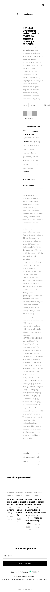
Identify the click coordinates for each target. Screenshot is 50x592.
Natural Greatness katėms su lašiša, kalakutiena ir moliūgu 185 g (40, 510)
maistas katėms (29, 149)
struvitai (26, 164)
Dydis (25, 105)
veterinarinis (28, 168)
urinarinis (34, 164)
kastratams (34, 145)
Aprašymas (29, 179)
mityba (26, 153)
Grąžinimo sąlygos (37, 579)
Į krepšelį (29, 118)
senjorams (35, 160)
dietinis (26, 145)
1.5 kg (32, 142)
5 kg (38, 142)
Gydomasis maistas (31, 138)
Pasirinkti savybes (16, 530)
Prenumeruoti (25, 563)
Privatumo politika (24, 576)
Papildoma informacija (29, 187)
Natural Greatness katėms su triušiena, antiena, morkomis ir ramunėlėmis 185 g (31, 511)
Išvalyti (47, 105)
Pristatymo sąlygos (13, 579)
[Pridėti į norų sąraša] (10, 486)
